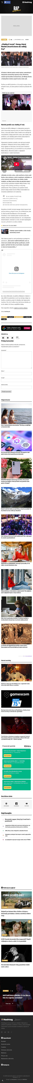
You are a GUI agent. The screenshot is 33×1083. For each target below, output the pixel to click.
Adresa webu (4, 384)
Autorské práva (5, 1044)
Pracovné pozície (8, 746)
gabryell (11, 317)
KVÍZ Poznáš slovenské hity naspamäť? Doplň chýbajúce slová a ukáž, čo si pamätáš (16, 940)
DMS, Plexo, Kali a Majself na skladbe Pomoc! (16, 830)
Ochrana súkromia (6, 1050)
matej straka (28, 317)
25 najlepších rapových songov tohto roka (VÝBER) (17, 839)
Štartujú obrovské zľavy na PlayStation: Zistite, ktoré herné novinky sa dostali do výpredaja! (15, 710)
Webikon (25, 1079)
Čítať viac (8, 1003)
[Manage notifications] (2, 1080)
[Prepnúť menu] (2, 2)
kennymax (14, 1079)
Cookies (3, 1047)
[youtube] (5, 1032)
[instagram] (8, 1032)
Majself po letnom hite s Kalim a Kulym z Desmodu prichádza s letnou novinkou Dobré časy (16, 913)
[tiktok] (11, 1032)
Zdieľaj (8, 2)
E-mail (3, 377)
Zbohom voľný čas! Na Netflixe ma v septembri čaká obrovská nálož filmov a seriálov (15, 684)
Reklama (3, 1053)
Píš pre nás (4, 1055)
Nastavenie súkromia (7, 1058)
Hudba (4, 39)
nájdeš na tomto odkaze (20, 308)
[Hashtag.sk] (27, 2)
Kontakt (3, 1041)
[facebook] (1, 1032)
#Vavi (27, 39)
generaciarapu (19, 317)
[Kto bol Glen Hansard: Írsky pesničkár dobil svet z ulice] (16, 953)
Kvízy (5, 935)
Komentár (4, 350)
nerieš (4, 319)
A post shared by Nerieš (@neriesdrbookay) (14, 291)
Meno (3, 371)
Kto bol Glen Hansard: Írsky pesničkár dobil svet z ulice (15, 966)
